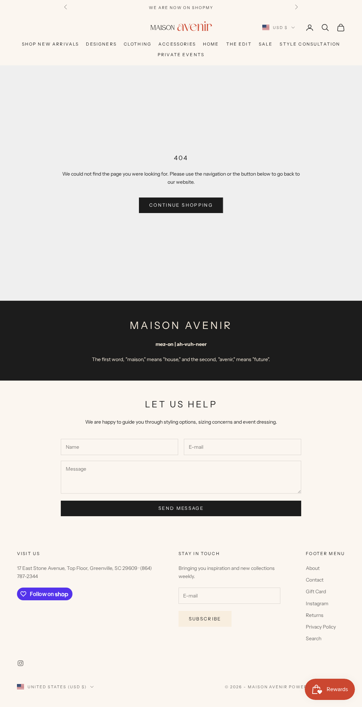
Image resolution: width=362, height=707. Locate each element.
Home (211, 44)
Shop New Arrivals (50, 44)
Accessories (177, 44)
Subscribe (205, 618)
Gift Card (316, 591)
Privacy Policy (321, 627)
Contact (314, 580)
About (313, 568)
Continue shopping (181, 205)
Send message (181, 508)
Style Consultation (310, 44)
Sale (266, 44)
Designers (101, 44)
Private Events (181, 54)
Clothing (137, 44)
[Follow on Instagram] (20, 663)
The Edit (239, 44)
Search (313, 638)
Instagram (317, 603)
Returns (314, 615)
